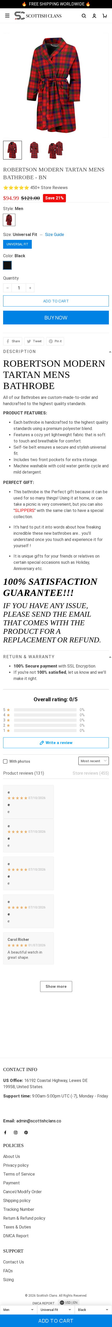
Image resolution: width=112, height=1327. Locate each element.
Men (19, 208)
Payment (11, 1182)
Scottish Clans (16, 1105)
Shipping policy (16, 1200)
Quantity (11, 278)
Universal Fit (25, 234)
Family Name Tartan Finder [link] (27, 1114)
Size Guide (54, 234)
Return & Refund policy (24, 1218)
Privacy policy (16, 1165)
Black (20, 255)
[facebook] (6, 1132)
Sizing (8, 1279)
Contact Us (13, 1262)
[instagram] (17, 1132)
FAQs (8, 1270)
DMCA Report (16, 1235)
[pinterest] (27, 1132)
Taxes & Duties (17, 1227)
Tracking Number (18, 1209)
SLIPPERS (24, 510)
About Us (11, 1156)
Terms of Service (19, 1174)
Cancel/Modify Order (22, 1191)
